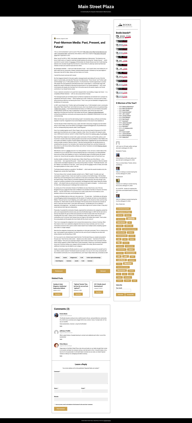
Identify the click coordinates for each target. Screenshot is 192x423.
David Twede (125, 132)
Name (56, 388)
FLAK (81, 257)
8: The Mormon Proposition (123, 208)
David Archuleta (126, 112)
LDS (119, 256)
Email (83, 388)
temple (134, 280)
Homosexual (120, 253)
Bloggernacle (73, 257)
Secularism (120, 280)
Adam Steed (125, 110)
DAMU (119, 229)
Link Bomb (121, 260)
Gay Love (126, 242)
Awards (65, 257)
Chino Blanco (64, 344)
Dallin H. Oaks (129, 225)
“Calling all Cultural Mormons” (96, 112)
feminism (132, 239)
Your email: (119, 288)
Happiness (131, 249)
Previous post (59, 271)
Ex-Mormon (130, 232)
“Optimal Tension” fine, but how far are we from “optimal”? (81, 286)
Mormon (127, 263)
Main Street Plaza (96, 6)
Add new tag (120, 215)
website (68, 150)
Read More (57, 294)
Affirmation (128, 215)
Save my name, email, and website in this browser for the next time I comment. (74, 404)
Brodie (119, 33)
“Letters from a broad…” (60, 108)
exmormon (132, 235)
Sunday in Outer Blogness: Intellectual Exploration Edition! (59, 286)
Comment (57, 371)
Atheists (58, 257)
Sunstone (72, 62)
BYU (129, 222)
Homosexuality (130, 253)
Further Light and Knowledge (93, 257)
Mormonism (121, 270)
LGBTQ (132, 256)
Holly (117, 172)
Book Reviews (121, 222)
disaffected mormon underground (130, 229)
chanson (118, 184)
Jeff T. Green (125, 114)
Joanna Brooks (126, 133)
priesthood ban (127, 277)
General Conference (121, 249)
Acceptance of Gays (124, 212)
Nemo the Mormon (127, 108)
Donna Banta (63, 314)
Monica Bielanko (126, 135)
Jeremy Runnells (126, 123)
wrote (65, 189)
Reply (61, 326)
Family (125, 239)
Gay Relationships (129, 246)
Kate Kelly (125, 126)
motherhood (131, 270)
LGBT (125, 256)
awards (76, 260)
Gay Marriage (120, 246)
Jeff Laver (118, 146)
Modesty (119, 263)
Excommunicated (122, 235)
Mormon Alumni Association (123, 267)
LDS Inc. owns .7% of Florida (99, 134)
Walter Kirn (125, 137)
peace (119, 274)
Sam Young (125, 119)
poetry (124, 274)
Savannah (125, 121)
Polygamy (119, 277)
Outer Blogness (59, 260)
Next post (103, 271)
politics (131, 274)
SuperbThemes (107, 420)
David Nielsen (126, 117)
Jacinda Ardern (126, 115)
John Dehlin (125, 124)
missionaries (132, 260)
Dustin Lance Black (121, 232)
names (90, 164)
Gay (119, 243)
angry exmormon (121, 219)
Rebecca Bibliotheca (127, 106)
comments (120, 225)
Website (56, 396)
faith (119, 239)
